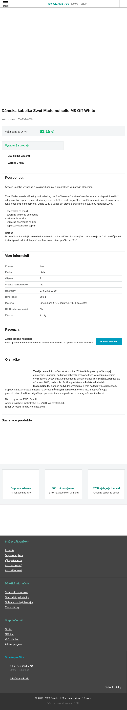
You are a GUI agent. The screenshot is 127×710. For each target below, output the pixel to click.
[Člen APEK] (14, 522)
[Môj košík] (123, 3)
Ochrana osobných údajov (19, 602)
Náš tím (9, 634)
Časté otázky (12, 607)
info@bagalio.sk (19, 678)
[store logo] (22, 6)
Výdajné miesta (13, 560)
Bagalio (54, 698)
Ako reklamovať (13, 570)
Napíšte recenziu (109, 341)
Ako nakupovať (13, 565)
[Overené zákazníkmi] (49, 522)
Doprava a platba (14, 555)
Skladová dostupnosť (16, 592)
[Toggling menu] (5, 2)
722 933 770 (57, 3)
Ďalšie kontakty (113, 687)
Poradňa (9, 550)
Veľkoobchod (12, 639)
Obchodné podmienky (17, 597)
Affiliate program (13, 644)
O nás (8, 629)
